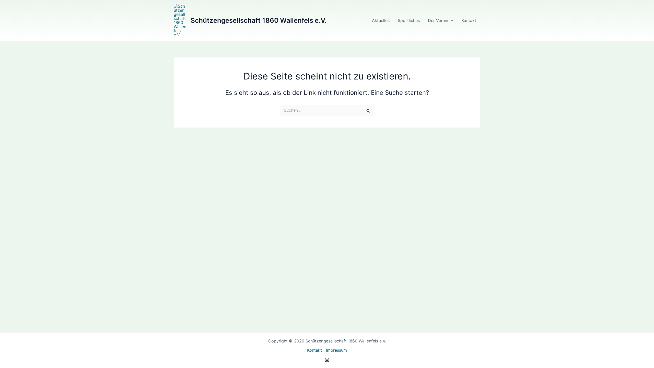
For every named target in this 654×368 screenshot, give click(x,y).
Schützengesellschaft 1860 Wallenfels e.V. (259, 20)
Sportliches (409, 20)
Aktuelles (381, 20)
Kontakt (468, 20)
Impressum (336, 350)
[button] (450, 20)
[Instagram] (327, 360)
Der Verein (438, 20)
